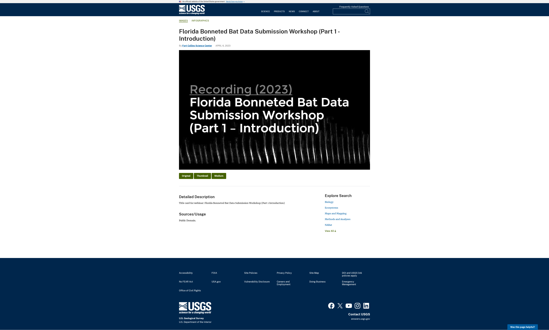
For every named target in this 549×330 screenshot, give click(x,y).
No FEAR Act (186, 281)
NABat (328, 224)
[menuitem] (265, 10)
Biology (329, 202)
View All (329, 231)
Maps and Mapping (336, 213)
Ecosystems (331, 207)
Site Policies (250, 273)
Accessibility (186, 273)
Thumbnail (202, 176)
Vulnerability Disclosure (257, 281)
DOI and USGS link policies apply (352, 274)
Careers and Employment (283, 283)
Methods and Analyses (337, 219)
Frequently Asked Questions (354, 6)
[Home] (192, 13)
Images (183, 20)
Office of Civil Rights (190, 290)
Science (265, 11)
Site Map (314, 273)
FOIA (214, 273)
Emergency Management (349, 283)
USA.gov (216, 281)
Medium (218, 176)
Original (186, 176)
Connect (304, 11)
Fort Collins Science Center (197, 45)
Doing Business (317, 281)
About (316, 11)
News (292, 11)
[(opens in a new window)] (331, 305)
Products (279, 11)
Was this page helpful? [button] (522, 327)
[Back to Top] (538, 319)
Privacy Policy (284, 273)
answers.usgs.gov (360, 319)
